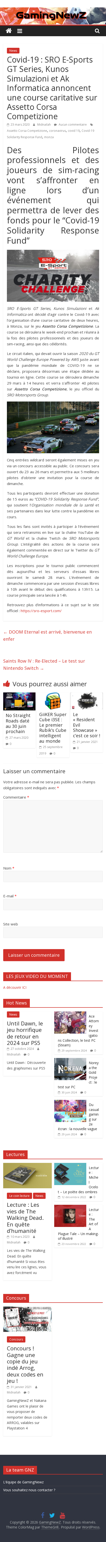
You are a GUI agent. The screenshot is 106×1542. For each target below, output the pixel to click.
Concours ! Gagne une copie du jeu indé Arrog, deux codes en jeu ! (25, 1364)
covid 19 (74, 131)
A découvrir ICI (14, 987)
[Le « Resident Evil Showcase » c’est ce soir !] (87, 695)
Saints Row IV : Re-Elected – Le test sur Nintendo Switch (44, 664)
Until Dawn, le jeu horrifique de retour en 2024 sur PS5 (25, 1033)
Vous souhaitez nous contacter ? (29, 1490)
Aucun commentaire (72, 124)
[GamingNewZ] (53, 10)
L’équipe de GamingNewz (23, 1482)
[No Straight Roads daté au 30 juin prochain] (19, 695)
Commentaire (16, 797)
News (13, 51)
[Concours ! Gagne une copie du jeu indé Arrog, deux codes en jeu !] (27, 1309)
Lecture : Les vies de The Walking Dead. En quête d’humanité (25, 1217)
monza (49, 137)
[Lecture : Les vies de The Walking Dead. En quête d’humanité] (27, 1165)
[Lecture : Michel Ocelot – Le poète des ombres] (70, 1165)
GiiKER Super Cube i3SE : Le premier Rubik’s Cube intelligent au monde (53, 727)
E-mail (10, 895)
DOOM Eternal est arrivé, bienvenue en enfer (47, 635)
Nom (8, 868)
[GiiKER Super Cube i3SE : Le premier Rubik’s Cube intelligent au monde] (53, 695)
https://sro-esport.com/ (41, 610)
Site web (10, 924)
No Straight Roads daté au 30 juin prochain (18, 723)
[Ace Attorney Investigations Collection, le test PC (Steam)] (70, 1014)
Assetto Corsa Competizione (27, 131)
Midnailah (44, 124)
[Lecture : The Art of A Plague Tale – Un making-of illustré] (70, 1207)
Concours (16, 1339)
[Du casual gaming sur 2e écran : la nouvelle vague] (70, 1102)
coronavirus (57, 131)
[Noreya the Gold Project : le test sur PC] (70, 1060)
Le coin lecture (19, 1196)
